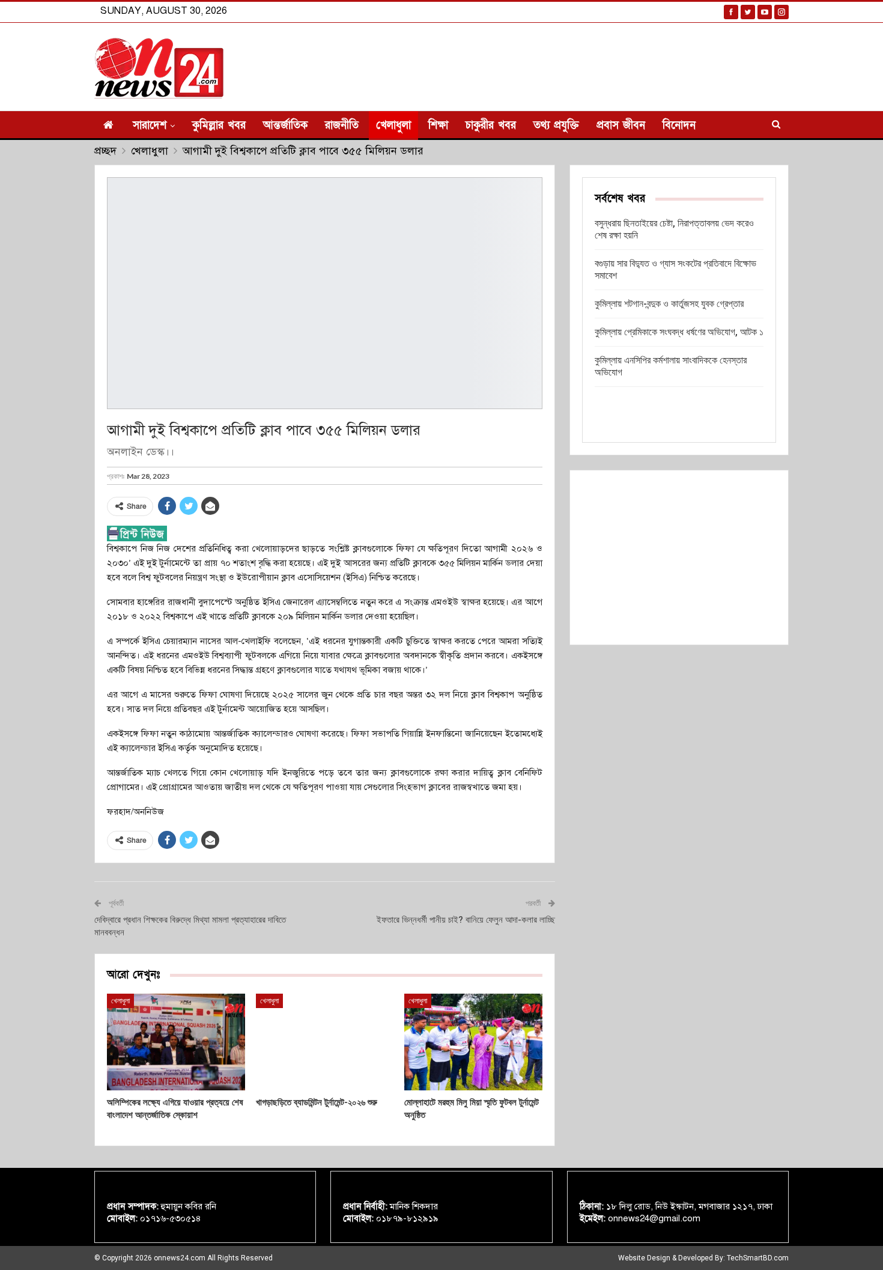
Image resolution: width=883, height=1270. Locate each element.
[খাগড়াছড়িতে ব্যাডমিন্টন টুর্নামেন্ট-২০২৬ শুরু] (325, 1042)
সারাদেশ (149, 125)
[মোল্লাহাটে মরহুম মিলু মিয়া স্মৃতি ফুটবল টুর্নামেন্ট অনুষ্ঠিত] (473, 1042)
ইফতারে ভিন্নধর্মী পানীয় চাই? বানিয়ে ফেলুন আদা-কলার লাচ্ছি (466, 919)
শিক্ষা (438, 125)
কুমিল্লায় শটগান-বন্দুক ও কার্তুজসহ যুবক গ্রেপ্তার (669, 303)
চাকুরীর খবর (491, 125)
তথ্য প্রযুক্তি (556, 125)
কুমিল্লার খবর (219, 125)
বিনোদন (679, 125)
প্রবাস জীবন (620, 125)
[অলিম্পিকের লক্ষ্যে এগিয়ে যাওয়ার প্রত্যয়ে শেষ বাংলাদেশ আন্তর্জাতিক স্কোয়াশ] (176, 1042)
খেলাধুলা (393, 125)
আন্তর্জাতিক (285, 125)
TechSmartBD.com (758, 1258)
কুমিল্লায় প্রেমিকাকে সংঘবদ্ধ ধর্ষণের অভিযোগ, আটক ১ (679, 332)
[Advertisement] (679, 557)
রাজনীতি (342, 125)
